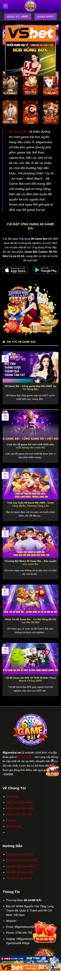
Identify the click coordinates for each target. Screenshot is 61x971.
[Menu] (5, 6)
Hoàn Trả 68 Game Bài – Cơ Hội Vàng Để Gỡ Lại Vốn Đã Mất (30, 621)
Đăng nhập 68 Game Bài (21, 860)
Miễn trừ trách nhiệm (19, 802)
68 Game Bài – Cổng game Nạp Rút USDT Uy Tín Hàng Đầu (30, 388)
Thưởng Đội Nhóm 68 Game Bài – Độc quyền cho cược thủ (30, 562)
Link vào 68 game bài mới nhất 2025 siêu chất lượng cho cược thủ (30, 446)
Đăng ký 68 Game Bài (20, 854)
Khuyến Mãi (13, 826)
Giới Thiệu (12, 796)
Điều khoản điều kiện (19, 808)
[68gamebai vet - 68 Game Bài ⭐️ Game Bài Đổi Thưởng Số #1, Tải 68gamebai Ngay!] (30, 6)
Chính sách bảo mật (19, 814)
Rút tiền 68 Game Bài (19, 872)
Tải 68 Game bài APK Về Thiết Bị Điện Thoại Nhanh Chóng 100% (30, 679)
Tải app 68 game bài (19, 878)
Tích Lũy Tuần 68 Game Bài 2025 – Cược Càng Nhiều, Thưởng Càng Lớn (30, 504)
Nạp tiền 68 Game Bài (20, 866)
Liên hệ (11, 820)
